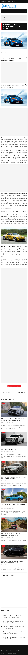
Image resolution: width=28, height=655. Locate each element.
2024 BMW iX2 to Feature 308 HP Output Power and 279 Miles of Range (12, 534)
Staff (14, 1)
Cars (3, 403)
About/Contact (10, 1)
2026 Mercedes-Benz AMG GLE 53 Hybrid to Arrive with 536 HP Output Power (13, 419)
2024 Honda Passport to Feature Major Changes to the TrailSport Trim (12, 562)
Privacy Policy (4, 1)
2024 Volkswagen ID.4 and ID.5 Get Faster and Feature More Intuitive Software (13, 505)
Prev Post (7, 392)
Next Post (20, 392)
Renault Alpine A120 (14, 386)
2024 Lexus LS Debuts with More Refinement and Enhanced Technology (13, 477)
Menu (4, 11)
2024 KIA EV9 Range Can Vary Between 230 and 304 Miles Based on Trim (13, 448)
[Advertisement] (14, 72)
